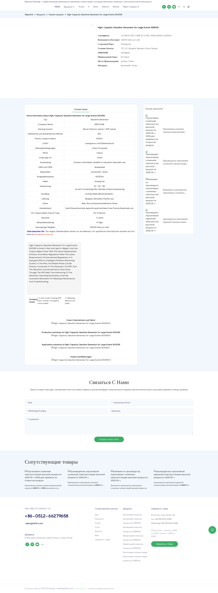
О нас (97, 527)
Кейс (97, 535)
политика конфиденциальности (101, 588)
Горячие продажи (56, 14)
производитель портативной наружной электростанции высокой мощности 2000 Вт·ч (176, 221)
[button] (138, 7)
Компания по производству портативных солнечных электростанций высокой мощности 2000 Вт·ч (175, 191)
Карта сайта (80, 588)
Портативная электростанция (135, 552)
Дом (97, 514)
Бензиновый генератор (132, 514)
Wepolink (29, 14)
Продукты (40, 14)
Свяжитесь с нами (102, 539)
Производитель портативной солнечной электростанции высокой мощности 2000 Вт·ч (176, 162)
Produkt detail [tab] (80, 109)
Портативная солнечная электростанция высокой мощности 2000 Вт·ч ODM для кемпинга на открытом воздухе (176, 131)
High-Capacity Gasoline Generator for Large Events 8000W (94, 14)
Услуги (98, 523)
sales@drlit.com (34, 523)
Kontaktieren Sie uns (43, 234)
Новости (98, 531)
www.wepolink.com (65, 588)
